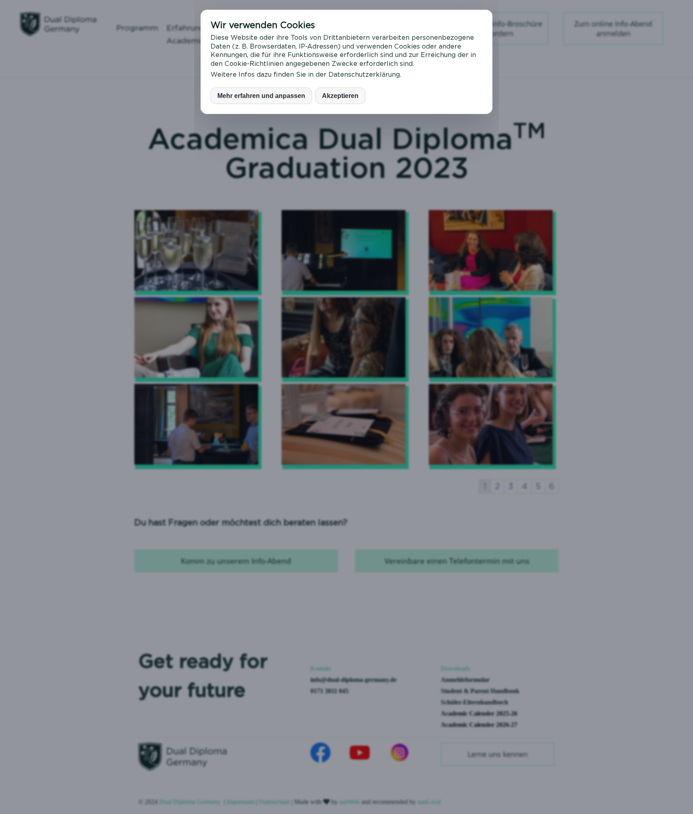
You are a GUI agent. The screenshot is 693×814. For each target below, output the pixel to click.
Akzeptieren (340, 95)
